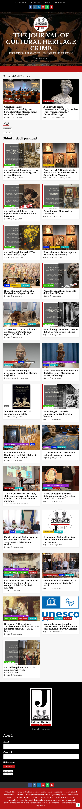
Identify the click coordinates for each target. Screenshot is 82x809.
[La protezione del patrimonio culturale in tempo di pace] (61, 437)
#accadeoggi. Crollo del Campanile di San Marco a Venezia (57, 414)
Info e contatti (60, 2)
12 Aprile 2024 (17, 117)
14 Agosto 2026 (17, 296)
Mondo (72, 362)
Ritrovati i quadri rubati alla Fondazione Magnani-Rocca (19, 292)
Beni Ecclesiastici (11, 618)
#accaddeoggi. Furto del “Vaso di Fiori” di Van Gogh (20, 253)
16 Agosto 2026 (57, 257)
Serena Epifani (11, 378)
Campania (33, 572)
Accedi (9, 767)
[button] (5, 68)
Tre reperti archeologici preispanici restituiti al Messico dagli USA (20, 373)
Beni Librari (23, 572)
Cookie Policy (7, 133)
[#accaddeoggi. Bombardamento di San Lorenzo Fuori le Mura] (61, 314)
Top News (65, 247)
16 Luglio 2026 (56, 378)
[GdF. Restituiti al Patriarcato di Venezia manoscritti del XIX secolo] (61, 565)
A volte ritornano (11, 362)
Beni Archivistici (10, 572)
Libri (6, 406)
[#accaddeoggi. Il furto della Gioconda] (61, 196)
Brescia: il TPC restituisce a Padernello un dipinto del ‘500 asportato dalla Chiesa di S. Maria (21, 627)
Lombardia (23, 618)
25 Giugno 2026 (57, 501)
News (46, 247)
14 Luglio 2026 (56, 419)
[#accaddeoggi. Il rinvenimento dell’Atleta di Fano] (61, 275)
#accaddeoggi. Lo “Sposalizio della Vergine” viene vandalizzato (19, 670)
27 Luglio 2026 (17, 337)
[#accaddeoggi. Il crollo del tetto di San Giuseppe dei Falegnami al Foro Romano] (21, 155)
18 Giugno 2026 (17, 634)
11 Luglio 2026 (17, 460)
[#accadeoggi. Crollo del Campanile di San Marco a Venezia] (61, 396)
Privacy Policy (7, 128)
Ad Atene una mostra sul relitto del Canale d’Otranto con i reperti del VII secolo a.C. (20, 332)
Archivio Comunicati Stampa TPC (56, 362)
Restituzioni (29, 362)
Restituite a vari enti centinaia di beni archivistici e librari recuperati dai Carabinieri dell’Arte (21, 584)
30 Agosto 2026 (17, 178)
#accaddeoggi (9, 165)
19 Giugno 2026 (17, 591)
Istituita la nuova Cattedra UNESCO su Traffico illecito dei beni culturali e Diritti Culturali (60, 626)
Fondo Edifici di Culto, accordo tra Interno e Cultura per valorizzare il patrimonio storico (21, 541)
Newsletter (22, 324)
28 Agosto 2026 (66, 178)
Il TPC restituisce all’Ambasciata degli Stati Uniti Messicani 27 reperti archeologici (60, 373)
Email (6, 742)
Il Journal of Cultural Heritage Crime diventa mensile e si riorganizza (59, 539)
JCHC (8, 117)
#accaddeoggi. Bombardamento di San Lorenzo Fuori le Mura (60, 330)
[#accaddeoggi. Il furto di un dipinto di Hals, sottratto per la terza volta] (21, 196)
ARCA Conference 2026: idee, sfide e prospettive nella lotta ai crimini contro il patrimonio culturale (20, 497)
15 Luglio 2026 (17, 417)
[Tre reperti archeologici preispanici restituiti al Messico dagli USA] (21, 355)
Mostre (7, 324)
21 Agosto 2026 (57, 216)
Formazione (9, 101)
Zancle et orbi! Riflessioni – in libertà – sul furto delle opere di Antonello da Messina (60, 172)
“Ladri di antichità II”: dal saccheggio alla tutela (17, 412)
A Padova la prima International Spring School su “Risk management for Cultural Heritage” (60, 111)
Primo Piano (48, 165)
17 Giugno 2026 (57, 631)
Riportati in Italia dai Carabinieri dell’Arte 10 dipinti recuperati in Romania (20, 455)
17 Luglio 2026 (23, 378)
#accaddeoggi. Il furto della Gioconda (57, 212)
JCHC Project (36, 2)
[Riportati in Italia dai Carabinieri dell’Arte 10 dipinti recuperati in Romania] (21, 437)
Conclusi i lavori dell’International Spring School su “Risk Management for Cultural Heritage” (20, 111)
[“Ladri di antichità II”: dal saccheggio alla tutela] (21, 396)
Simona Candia (11, 504)
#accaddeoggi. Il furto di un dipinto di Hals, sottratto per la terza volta (20, 213)
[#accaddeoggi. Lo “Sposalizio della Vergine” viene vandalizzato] (21, 652)
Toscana (56, 488)
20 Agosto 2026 (17, 257)
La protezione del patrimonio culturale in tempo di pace (59, 453)
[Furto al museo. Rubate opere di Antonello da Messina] (61, 237)
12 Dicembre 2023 (58, 117)
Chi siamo (48, 2)
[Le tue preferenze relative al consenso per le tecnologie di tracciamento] (78, 805)
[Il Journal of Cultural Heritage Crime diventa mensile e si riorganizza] (61, 522)
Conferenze (9, 488)
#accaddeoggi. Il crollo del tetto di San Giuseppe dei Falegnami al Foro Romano (21, 172)
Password (7, 752)
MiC (6, 531)
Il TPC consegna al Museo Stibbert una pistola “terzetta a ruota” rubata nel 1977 (59, 496)
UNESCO (67, 618)
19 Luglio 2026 (56, 335)
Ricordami (10, 762)
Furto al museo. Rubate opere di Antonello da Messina (60, 253)
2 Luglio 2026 (23, 504)
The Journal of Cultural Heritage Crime (41, 42)
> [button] (78, 69)
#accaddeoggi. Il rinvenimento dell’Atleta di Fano (59, 292)
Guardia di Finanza (50, 575)
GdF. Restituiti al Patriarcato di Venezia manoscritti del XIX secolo (59, 583)
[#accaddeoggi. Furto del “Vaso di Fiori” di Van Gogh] (21, 237)
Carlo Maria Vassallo (52, 178)
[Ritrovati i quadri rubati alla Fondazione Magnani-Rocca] (21, 275)
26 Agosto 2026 (17, 219)
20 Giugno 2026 (57, 545)
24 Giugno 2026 (17, 547)
